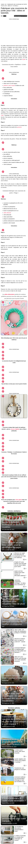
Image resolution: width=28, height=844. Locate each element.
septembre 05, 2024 (11, 746)
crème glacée (18, 499)
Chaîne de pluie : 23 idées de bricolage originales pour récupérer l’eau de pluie (13, 600)
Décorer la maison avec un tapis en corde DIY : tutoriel (19, 640)
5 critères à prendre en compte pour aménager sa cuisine (20, 838)
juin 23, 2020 (10, 606)
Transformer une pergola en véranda (20, 768)
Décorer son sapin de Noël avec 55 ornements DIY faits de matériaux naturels (20, 556)
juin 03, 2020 (10, 703)
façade (23, 59)
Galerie (14, 69)
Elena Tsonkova (18, 16)
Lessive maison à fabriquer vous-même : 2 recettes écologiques (13, 621)
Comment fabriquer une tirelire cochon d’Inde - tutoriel (13, 678)
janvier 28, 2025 (11, 726)
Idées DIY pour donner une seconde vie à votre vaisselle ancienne (20, 659)
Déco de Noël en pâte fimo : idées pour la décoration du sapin (12, 545)
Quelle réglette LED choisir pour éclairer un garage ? (20, 760)
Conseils (4, 823)
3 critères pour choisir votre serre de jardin (19, 751)
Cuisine (4, 726)
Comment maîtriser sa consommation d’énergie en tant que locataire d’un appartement (19, 780)
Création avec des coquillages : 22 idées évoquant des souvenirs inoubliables (13, 697)
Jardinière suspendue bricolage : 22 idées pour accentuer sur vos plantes (20, 583)
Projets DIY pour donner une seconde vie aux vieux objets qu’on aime (20, 564)
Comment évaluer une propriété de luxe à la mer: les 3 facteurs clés (13, 741)
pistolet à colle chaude (9, 85)
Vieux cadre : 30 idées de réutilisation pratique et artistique (20, 631)
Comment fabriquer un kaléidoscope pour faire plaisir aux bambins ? (20, 650)
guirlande (19, 127)
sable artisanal (7, 212)
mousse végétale (15, 429)
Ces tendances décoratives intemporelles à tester (18, 829)
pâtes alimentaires (10, 294)
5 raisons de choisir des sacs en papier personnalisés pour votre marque (14, 817)
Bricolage (4, 606)
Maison (4, 746)
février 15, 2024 (10, 803)
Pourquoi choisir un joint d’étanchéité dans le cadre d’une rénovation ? (14, 798)
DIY (5, 4)
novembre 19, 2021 (9, 549)
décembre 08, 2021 (9, 529)
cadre (2, 115)
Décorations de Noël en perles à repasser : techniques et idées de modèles (13, 523)
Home (2, 4)
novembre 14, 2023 (12, 823)
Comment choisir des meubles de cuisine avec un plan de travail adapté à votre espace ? (14, 720)
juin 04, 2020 (10, 683)
